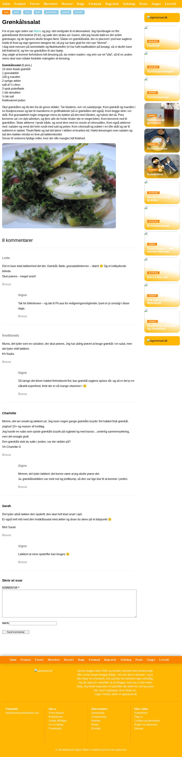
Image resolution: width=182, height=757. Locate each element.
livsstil (170, 3)
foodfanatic (10, 335)
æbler (17, 12)
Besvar (6, 284)
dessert (67, 3)
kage (80, 3)
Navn (5, 623)
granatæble (51, 12)
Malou (37, 31)
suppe (156, 3)
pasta (143, 3)
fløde (38, 12)
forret (35, 3)
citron (27, 12)
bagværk (112, 3)
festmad (95, 3)
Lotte (6, 258)
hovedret (51, 3)
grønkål (65, 12)
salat (6, 3)
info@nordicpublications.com (22, 712)
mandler (79, 12)
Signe (22, 295)
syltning (129, 3)
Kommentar (10, 587)
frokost (20, 3)
